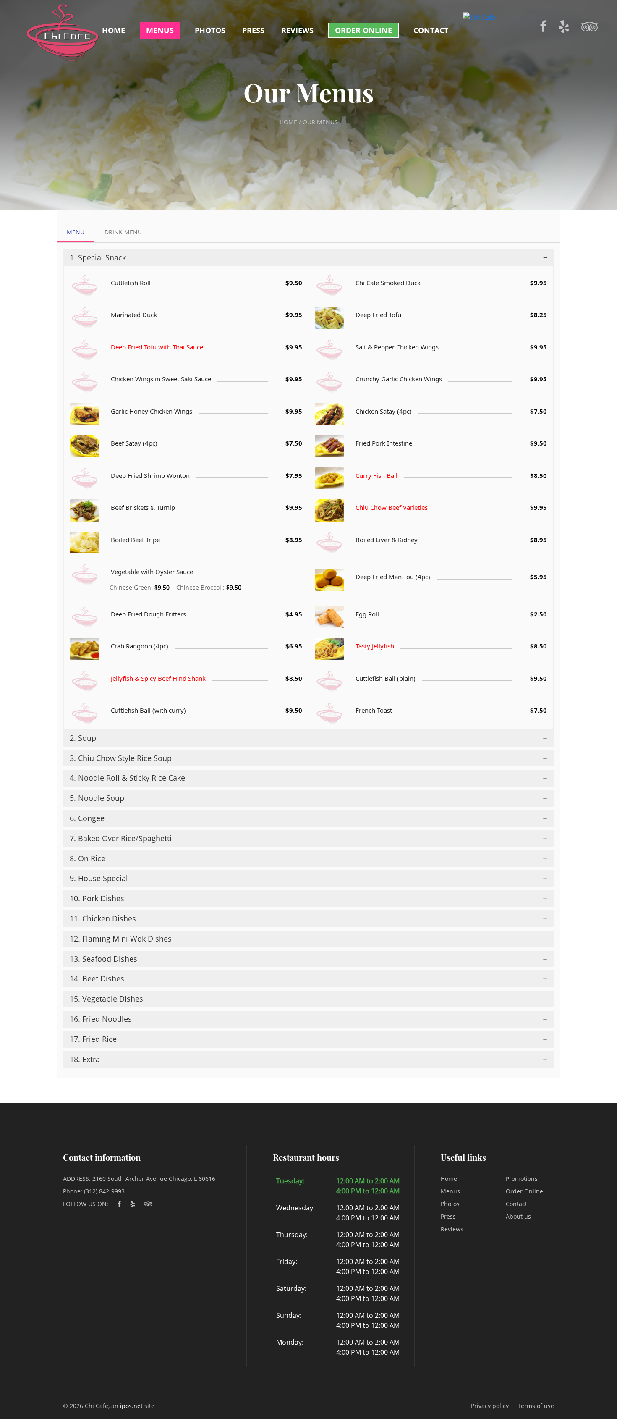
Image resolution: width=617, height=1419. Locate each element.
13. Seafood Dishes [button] (103, 959)
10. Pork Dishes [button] (97, 898)
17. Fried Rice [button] (93, 1039)
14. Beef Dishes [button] (97, 978)
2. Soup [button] (83, 738)
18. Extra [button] (85, 1059)
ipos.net (131, 1406)
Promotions (522, 1179)
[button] (308, 257)
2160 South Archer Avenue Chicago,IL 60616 (153, 1179)
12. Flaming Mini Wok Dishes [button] (121, 939)
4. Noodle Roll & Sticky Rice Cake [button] (127, 778)
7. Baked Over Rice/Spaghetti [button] (121, 838)
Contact (430, 30)
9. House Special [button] (99, 878)
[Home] (63, 32)
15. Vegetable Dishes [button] (106, 999)
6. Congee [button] (87, 818)
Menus (160, 30)
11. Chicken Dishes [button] (103, 918)
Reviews (297, 30)
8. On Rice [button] (87, 858)
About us (518, 1216)
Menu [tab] (75, 232)
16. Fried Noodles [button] (101, 1019)
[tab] (308, 257)
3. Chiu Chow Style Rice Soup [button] (121, 758)
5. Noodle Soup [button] (97, 798)
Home (113, 30)
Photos (210, 30)
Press (253, 30)
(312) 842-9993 (104, 1191)
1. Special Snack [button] (98, 257)
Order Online (363, 30)
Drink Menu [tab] (123, 232)
